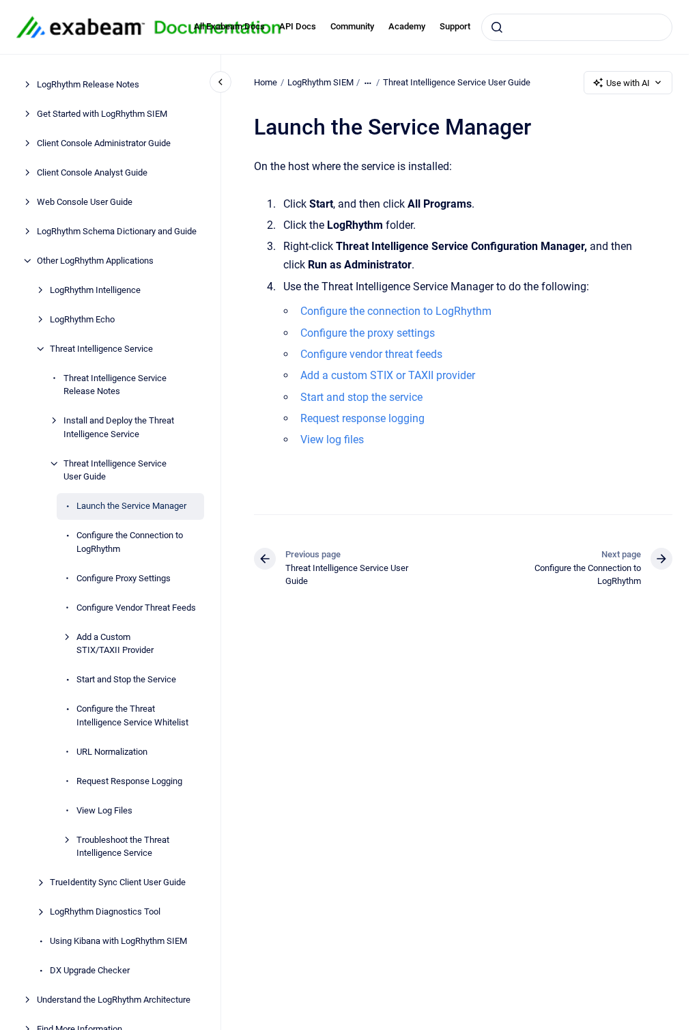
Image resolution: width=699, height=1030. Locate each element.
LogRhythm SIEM (320, 82)
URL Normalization (111, 752)
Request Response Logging (129, 781)
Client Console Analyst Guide (92, 172)
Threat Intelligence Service (101, 349)
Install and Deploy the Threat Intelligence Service (118, 427)
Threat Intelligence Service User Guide (115, 470)
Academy (406, 26)
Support (455, 26)
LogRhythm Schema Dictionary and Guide (117, 231)
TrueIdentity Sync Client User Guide (118, 882)
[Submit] (497, 27)
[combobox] (577, 27)
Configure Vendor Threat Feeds (136, 607)
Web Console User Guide (84, 202)
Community (352, 26)
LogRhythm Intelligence (95, 290)
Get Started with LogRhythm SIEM (102, 114)
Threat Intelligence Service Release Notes (115, 385)
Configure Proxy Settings (123, 578)
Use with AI (628, 83)
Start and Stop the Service (126, 679)
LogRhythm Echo (82, 319)
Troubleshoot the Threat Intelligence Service (122, 847)
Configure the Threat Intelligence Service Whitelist (132, 715)
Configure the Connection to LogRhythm (129, 542)
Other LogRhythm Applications (95, 260)
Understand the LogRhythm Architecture (113, 999)
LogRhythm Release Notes (88, 84)
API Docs (297, 26)
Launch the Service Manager (131, 506)
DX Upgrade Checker (90, 970)
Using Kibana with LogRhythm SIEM (118, 941)
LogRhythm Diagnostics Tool (105, 911)
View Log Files (104, 810)
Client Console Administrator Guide (104, 143)
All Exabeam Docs (229, 26)
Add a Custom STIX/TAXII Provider (115, 644)
